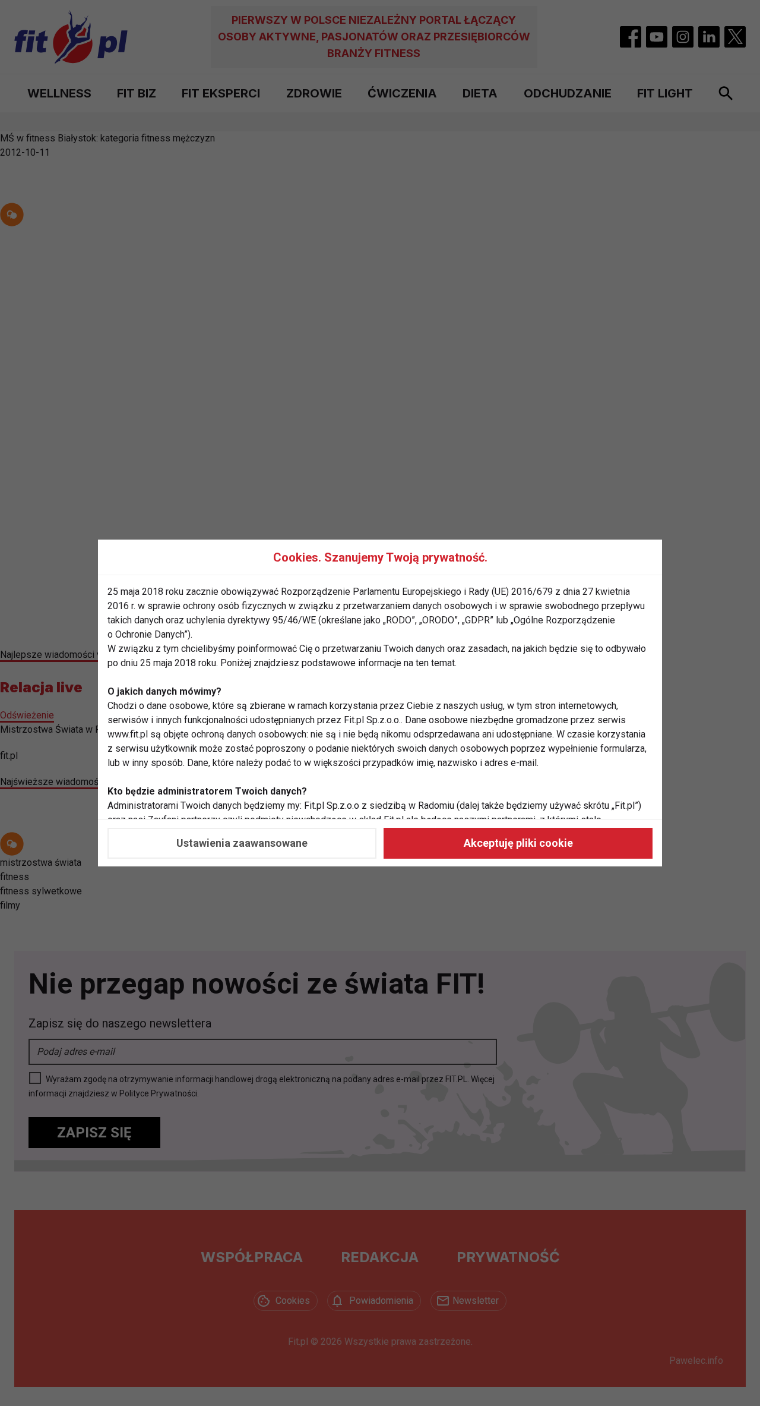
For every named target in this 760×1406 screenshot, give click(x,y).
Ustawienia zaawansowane (242, 843)
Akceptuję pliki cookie (518, 843)
